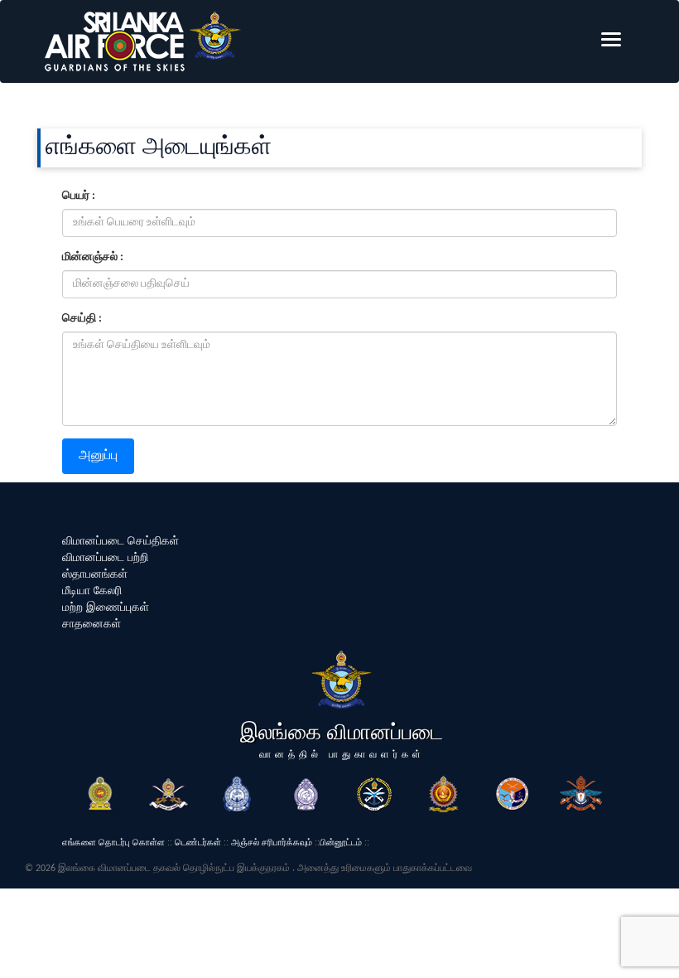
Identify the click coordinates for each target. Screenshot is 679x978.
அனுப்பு (98, 455)
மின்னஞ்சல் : (92, 257)
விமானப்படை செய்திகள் (120, 540)
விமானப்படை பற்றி (105, 557)
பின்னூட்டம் (341, 842)
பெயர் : (78, 196)
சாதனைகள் (91, 623)
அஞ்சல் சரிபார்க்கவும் (271, 842)
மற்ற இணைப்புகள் (105, 606)
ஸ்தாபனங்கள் (95, 573)
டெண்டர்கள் (198, 842)
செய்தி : (82, 318)
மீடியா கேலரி (92, 590)
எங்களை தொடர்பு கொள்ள (113, 842)
